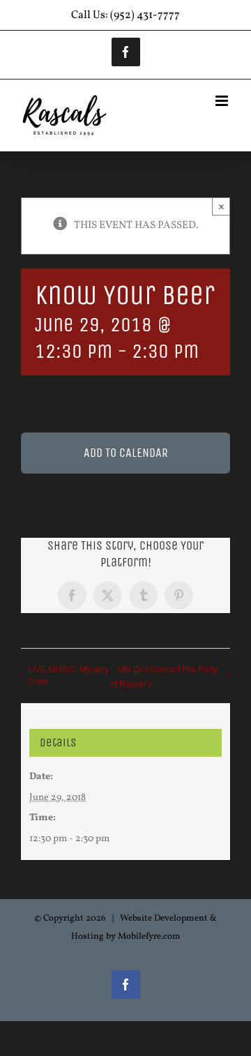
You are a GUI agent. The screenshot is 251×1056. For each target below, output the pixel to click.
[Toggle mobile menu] (222, 100)
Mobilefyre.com (149, 936)
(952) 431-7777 (145, 15)
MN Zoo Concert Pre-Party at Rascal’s (164, 676)
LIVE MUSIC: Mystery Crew (68, 674)
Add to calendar (126, 453)
